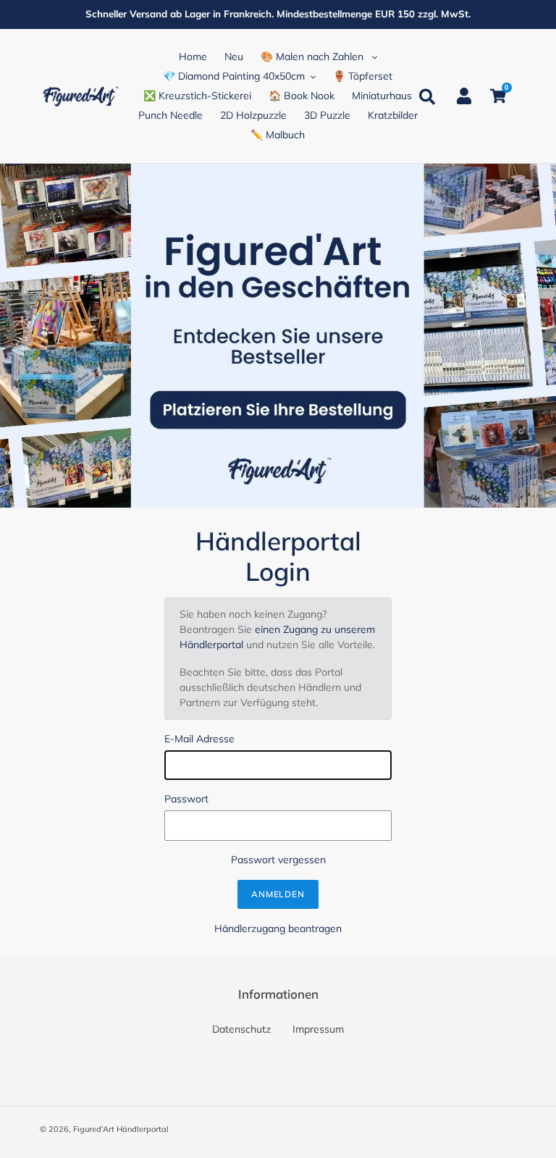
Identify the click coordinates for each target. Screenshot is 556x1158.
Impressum (318, 1029)
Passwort (186, 798)
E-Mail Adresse (199, 738)
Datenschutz (241, 1029)
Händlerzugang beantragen (278, 928)
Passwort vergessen (278, 859)
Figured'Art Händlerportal (121, 1129)
